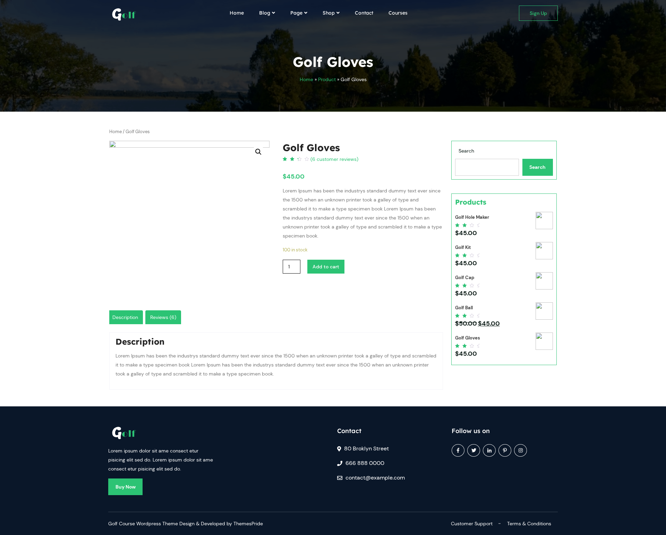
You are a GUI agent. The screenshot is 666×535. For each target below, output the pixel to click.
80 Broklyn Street (366, 448)
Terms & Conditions (529, 523)
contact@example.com (375, 477)
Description (125, 317)
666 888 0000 (364, 463)
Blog (264, 13)
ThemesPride (247, 523)
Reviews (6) (163, 317)
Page (296, 13)
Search (466, 151)
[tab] (125, 317)
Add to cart (326, 267)
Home (237, 13)
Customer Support (472, 523)
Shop (329, 13)
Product (327, 79)
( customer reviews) (334, 159)
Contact (364, 13)
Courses (398, 13)
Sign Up (538, 13)
